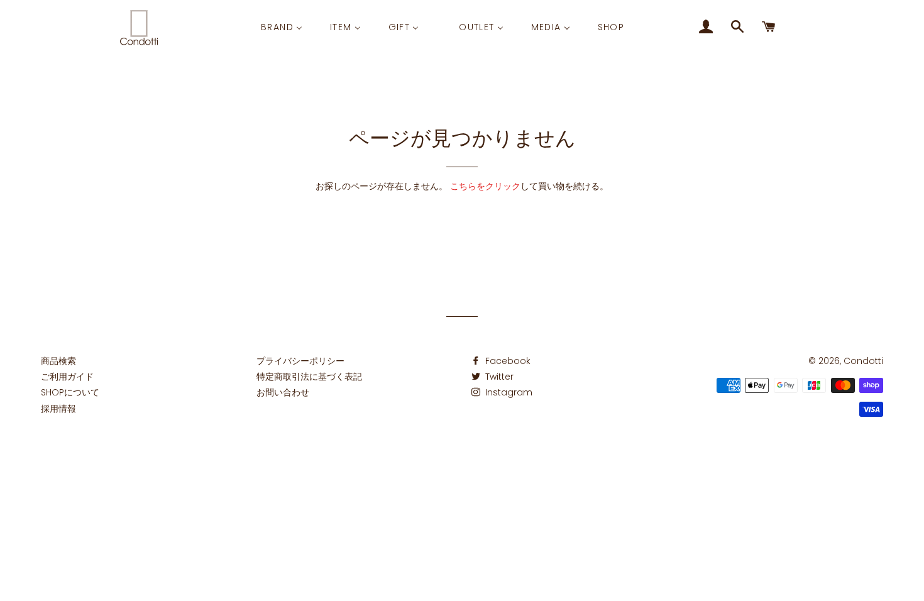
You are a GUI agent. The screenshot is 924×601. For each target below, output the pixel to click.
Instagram (507, 392)
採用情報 (58, 408)
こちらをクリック (485, 186)
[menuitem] (281, 27)
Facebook (507, 361)
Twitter (498, 376)
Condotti (863, 361)
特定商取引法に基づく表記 (309, 376)
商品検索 (58, 361)
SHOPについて (70, 392)
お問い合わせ (282, 392)
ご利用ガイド (67, 376)
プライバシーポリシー (300, 361)
